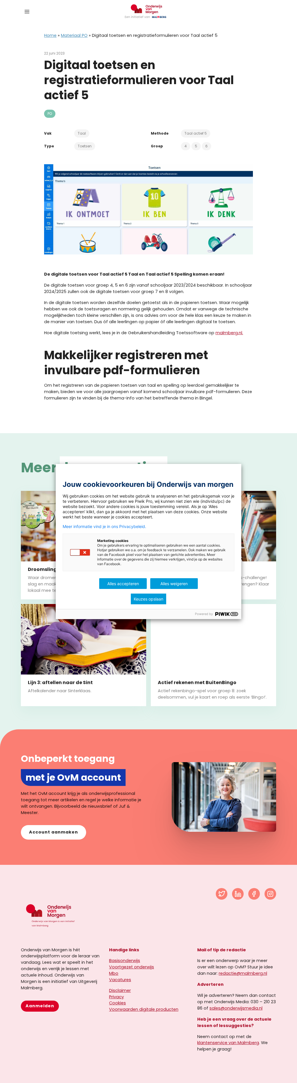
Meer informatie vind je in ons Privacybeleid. (104, 526)
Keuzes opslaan (148, 598)
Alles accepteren (123, 583)
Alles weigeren (174, 583)
